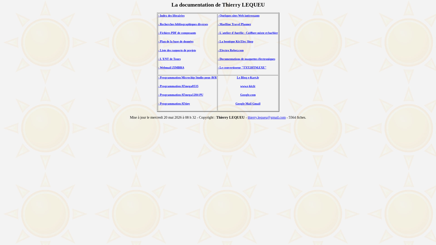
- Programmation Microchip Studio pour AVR (187, 77)
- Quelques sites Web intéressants (239, 15)
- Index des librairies (171, 15)
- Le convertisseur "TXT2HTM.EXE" (242, 67)
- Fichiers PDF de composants (177, 32)
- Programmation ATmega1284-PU (180, 94)
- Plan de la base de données (175, 41)
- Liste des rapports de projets (177, 50)
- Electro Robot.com (231, 50)
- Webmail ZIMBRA (171, 67)
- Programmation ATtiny (174, 103)
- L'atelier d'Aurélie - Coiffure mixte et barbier (248, 32)
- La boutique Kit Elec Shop (235, 41)
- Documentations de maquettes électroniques (246, 59)
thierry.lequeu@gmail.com (267, 117)
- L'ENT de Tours (169, 59)
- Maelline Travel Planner (234, 24)
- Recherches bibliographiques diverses (183, 24)
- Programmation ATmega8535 (178, 86)
